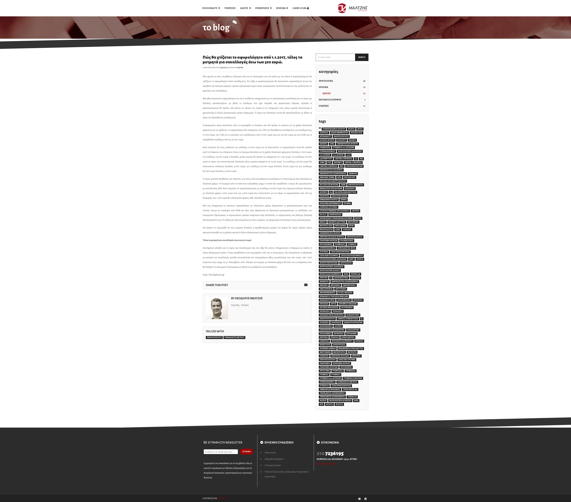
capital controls (328, 166)
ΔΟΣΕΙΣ (323, 192)
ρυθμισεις (351, 371)
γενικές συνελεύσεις (348, 319)
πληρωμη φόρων (329, 367)
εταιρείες (324, 341)
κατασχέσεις (339, 345)
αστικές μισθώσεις (329, 308)
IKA (361, 159)
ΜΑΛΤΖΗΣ (222, 498)
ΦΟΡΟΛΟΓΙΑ (346, 263)
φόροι (329, 404)
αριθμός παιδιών (348, 304)
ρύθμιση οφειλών (353, 378)
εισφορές (338, 334)
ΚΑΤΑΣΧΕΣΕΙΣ (335, 215)
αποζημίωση (344, 300)
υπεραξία (352, 397)
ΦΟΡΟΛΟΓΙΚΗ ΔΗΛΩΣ (330, 270)
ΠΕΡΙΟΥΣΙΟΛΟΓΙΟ (354, 237)
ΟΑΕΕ (337, 229)
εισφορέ (341, 140)
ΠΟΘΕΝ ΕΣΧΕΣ (346, 241)
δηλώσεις (336, 322)
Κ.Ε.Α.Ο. (323, 215)
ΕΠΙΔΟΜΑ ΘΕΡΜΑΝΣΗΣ (330, 203)
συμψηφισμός (327, 151)
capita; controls (353, 162)
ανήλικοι (335, 285)
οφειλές (324, 356)
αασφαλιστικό (341, 278)
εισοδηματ (325, 334)
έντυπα (323, 278)
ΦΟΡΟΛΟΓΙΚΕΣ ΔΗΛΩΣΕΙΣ (331, 267)
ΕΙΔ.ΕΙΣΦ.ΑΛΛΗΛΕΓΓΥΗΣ (345, 192)
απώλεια (324, 304)
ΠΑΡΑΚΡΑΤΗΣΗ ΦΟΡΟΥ (330, 233)
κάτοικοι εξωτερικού (342, 341)
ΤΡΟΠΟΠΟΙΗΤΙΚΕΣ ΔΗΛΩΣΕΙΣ (333, 259)
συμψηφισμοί (327, 382)
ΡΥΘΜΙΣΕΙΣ (340, 244)
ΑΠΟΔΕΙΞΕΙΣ (349, 177)
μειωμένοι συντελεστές (350, 349)
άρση (360, 129)
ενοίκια (324, 337)
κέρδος (359, 341)
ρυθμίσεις (325, 148)
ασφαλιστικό (352, 315)
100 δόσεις (338, 155)
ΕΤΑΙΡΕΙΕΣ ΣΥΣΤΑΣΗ (328, 207)
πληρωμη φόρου (341, 363)
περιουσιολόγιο (328, 360)
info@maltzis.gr (326, 464)
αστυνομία (347, 308)
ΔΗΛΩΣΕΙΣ (350, 189)
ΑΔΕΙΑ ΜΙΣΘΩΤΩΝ (354, 166)
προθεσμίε (346, 367)
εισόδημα (351, 334)
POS (329, 162)
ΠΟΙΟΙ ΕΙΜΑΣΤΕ (210, 8)
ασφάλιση (325, 311)
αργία (333, 304)
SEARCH (361, 57)
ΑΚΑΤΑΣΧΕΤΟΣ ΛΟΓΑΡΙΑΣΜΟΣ (333, 174)
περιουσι (356, 356)
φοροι (323, 401)
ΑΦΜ (343, 185)
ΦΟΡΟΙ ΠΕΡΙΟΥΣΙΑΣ (329, 263)
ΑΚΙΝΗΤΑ (353, 174)
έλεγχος (324, 133)
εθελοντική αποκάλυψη (332, 330)
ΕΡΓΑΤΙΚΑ (342, 87)
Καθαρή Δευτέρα (336, 222)
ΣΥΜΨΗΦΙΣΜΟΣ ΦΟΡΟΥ (334, 129)
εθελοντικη (353, 330)
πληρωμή (325, 363)
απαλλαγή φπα (327, 300)
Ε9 (331, 192)
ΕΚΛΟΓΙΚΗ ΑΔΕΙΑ (339, 196)
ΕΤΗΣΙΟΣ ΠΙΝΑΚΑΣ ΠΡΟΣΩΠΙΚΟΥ (334, 211)
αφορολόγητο (214, 338)
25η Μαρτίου (326, 159)
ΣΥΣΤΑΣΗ (324, 252)
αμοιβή (324, 285)
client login (299, 8)
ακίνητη (324, 282)
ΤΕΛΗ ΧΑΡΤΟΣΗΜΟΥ (329, 255)
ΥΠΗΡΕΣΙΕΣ (230, 8)
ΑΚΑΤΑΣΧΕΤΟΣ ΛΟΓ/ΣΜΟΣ (331, 170)
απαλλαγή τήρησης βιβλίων (334, 296)
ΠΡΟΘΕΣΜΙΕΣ (326, 244)
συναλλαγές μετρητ (234, 338)
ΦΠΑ (346, 274)
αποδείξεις (356, 133)
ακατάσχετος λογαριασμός (344, 282)
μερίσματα (325, 352)
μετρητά (352, 352)
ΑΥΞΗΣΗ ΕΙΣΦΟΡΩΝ (329, 185)
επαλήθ (335, 337)
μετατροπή (339, 352)
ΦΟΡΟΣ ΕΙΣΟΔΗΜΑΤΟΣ (330, 274)
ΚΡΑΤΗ (323, 222)
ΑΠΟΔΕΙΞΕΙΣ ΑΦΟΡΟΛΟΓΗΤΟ (333, 181)
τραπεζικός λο (350, 389)
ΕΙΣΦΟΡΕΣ (324, 196)
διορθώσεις (326, 326)
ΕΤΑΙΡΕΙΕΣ (342, 106)
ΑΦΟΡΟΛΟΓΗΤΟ (355, 185)
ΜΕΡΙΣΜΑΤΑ (353, 222)
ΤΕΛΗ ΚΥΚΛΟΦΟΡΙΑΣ (340, 252)
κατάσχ (352, 140)
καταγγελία (325, 345)
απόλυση (358, 300)
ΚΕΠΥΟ (358, 218)
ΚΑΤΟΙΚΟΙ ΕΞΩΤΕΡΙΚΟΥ (342, 100)
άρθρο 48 (355, 274)
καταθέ (323, 144)
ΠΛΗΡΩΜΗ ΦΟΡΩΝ (328, 241)
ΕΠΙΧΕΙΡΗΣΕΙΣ (262, 8)
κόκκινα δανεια (328, 349)
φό (321, 404)
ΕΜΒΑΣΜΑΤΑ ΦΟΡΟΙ (329, 200)
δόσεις (338, 326)
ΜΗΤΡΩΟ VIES (326, 226)
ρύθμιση (335, 375)
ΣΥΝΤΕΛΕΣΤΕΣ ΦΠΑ (346, 248)
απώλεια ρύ (325, 136)
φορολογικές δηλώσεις (350, 151)
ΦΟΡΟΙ (360, 259)
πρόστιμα (325, 371)
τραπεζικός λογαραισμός (332, 393)
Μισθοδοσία (326, 229)
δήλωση (324, 322)
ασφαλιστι (338, 311)
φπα (356, 401)
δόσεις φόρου (327, 140)
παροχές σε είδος (340, 356)
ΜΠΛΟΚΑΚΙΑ (340, 226)
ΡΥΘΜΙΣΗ (352, 244)
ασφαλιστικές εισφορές (332, 315)
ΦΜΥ (351, 259)
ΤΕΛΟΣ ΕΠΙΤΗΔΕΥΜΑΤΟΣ (352, 255)
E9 (356, 159)
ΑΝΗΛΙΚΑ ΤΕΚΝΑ (327, 177)
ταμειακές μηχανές (330, 389)
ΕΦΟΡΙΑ (355, 211)
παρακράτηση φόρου (347, 144)
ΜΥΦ (351, 226)
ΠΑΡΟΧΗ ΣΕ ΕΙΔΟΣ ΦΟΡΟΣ (332, 237)
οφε (332, 144)
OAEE (322, 162)
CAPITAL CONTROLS (343, 159)
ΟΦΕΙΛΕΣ (347, 229)
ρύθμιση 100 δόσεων (343, 148)
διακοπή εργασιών (353, 322)
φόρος (339, 404)
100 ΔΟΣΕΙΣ (325, 155)
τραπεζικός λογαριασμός (332, 397)
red (341, 166)
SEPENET (338, 162)
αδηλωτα (355, 278)
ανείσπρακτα (326, 289)
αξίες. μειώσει (345, 293)
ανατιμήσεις (349, 285)
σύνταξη (324, 386)
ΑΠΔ (339, 177)
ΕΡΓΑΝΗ (347, 203)
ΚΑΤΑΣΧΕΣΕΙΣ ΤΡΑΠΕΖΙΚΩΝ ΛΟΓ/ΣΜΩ (336, 218)
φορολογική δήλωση (340, 401)
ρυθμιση (324, 375)
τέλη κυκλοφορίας (341, 386)
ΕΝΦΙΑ (344, 200)
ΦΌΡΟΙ (351, 129)
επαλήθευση (347, 337)
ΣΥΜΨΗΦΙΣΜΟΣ (327, 248)
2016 (348, 155)
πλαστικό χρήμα (346, 360)
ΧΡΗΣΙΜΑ (281, 8)
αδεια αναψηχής (339, 133)
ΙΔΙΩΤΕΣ (244, 8)
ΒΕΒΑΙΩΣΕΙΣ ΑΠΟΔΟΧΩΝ (331, 189)
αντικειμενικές (327, 293)
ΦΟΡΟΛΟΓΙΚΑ (342, 81)
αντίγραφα (340, 289)
